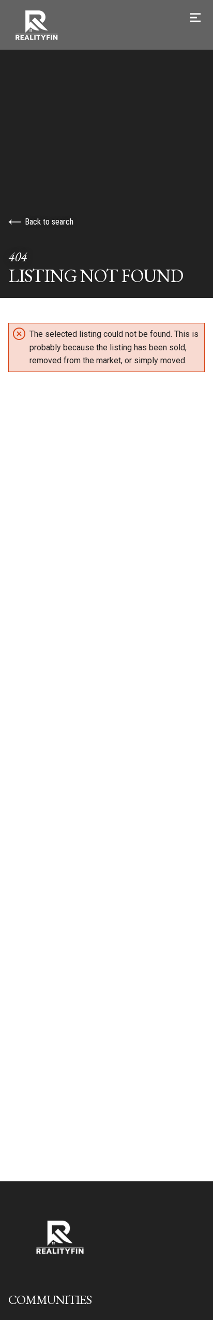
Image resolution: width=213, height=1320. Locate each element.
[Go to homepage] (106, 24)
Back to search (49, 222)
